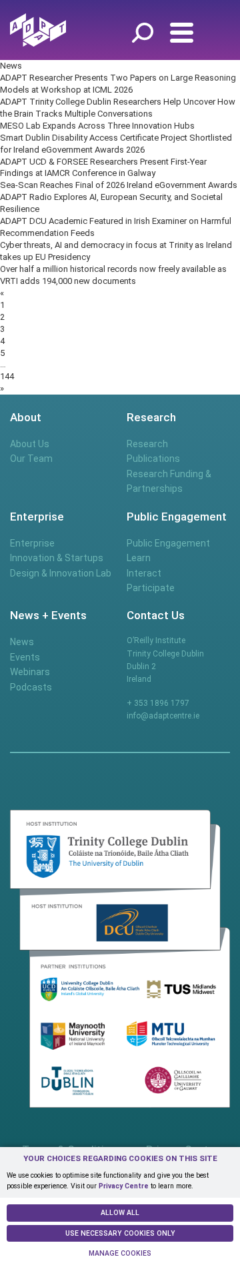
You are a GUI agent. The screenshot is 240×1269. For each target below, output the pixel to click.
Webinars (30, 671)
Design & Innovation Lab (60, 573)
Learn (139, 558)
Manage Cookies (120, 1253)
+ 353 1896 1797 (158, 703)
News (22, 641)
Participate (151, 588)
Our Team (31, 458)
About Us (29, 444)
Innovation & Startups (56, 558)
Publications (153, 458)
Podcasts (31, 687)
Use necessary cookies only (120, 1233)
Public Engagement (168, 543)
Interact (144, 573)
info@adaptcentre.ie (163, 715)
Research (147, 444)
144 (7, 376)
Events (25, 657)
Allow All (120, 1212)
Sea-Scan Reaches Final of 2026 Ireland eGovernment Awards (118, 185)
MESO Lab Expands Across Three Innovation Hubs (97, 126)
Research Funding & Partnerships (169, 481)
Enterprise (32, 543)
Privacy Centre (124, 1186)
